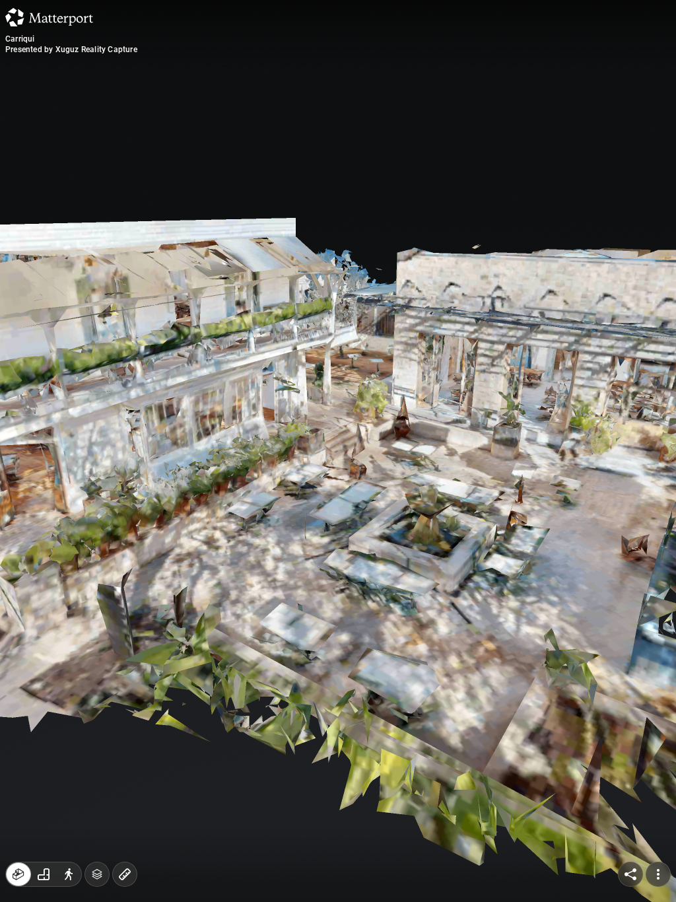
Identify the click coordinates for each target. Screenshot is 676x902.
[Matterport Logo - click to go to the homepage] (49, 17)
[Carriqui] (338, 451)
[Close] (462, 112)
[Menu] (658, 874)
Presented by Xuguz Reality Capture (71, 49)
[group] (43, 874)
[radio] (18, 874)
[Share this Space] (630, 874)
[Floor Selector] (97, 874)
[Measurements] (124, 874)
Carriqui (20, 39)
